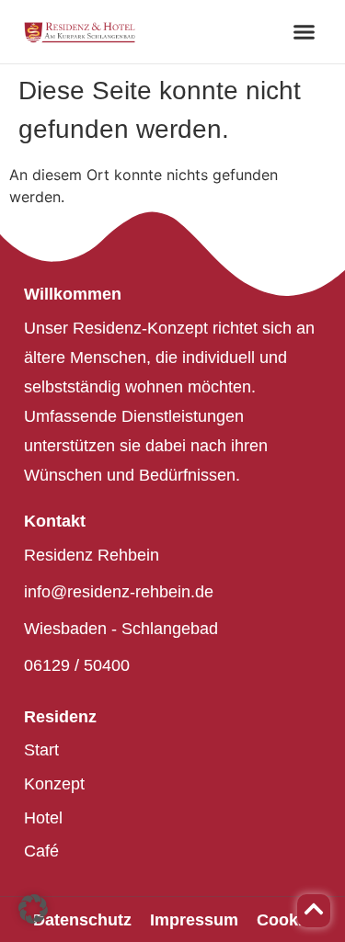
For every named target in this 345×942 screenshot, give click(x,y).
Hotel (43, 818)
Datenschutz (82, 920)
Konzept (54, 784)
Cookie (284, 920)
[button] (303, 32)
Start (41, 750)
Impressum (194, 920)
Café (41, 851)
